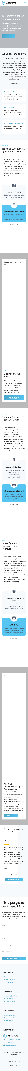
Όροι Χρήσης (14, 1065)
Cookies (17, 1061)
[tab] (11, 874)
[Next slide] (26, 46)
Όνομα (4, 925)
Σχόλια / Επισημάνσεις (7, 951)
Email (3, 938)
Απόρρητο (11, 1061)
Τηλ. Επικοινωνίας (6, 945)
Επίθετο (4, 932)
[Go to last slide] (23, 46)
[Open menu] (24, 3)
